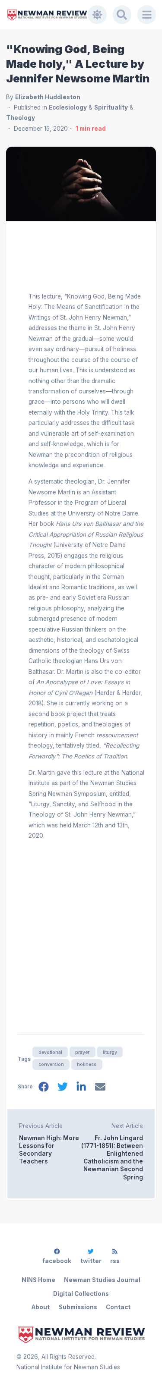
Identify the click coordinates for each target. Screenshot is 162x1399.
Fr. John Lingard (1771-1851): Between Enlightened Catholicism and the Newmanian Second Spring (112, 1157)
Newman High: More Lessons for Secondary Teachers (49, 1150)
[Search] (122, 14)
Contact (118, 1307)
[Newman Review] (47, 14)
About (41, 1307)
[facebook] (43, 1088)
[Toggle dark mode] (97, 14)
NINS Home (38, 1279)
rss (115, 1261)
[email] (100, 1088)
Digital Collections (81, 1293)
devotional (50, 1052)
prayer (82, 1052)
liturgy (110, 1052)
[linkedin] (81, 1088)
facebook (56, 1261)
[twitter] (62, 1088)
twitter (91, 1261)
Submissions (78, 1307)
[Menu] (146, 14)
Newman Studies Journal (102, 1279)
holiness (86, 1064)
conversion (51, 1064)
